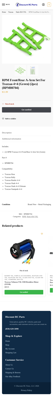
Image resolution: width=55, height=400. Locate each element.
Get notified (24, 292)
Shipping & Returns (12, 373)
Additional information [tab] (11, 139)
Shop (7, 345)
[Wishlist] (42, 234)
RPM (24, 217)
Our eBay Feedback (12, 377)
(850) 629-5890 (12, 329)
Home (4, 12)
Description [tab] (7, 133)
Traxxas (10, 12)
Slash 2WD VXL (28, 277)
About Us (9, 365)
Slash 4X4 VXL (21, 12)
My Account (10, 349)
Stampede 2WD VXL (15, 279)
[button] (49, 5)
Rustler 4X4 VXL (15, 277)
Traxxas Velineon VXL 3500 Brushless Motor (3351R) (22, 283)
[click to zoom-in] (26, 39)
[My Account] (43, 5)
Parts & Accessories (22, 275)
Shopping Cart (10, 353)
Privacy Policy (26, 390)
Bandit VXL (9, 275)
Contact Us (9, 369)
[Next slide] (47, 39)
